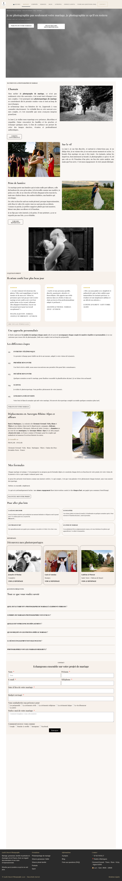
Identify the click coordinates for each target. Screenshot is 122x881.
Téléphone (66, 680)
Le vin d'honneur (80, 705)
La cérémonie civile (29, 705)
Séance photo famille (39, 862)
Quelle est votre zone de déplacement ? (24, 624)
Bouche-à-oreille (23, 726)
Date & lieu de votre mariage (20, 687)
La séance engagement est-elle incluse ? (24, 641)
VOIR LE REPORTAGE (15, 581)
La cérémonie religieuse (47, 705)
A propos (65, 856)
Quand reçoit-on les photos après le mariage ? (27, 632)
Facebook (44, 726)
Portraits (35, 865)
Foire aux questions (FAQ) (71, 862)
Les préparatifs (15, 705)
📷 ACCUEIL (16, 4)
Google (12, 726)
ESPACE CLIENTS (69, 4)
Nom (10, 672)
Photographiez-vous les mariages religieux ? (27, 649)
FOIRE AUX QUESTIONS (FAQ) (86, 4)
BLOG (50, 4)
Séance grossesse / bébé (40, 859)
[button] (61, 606)
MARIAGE (26, 4)
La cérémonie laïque (65, 705)
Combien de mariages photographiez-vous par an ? (29, 615)
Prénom (65, 672)
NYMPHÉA (35, 4)
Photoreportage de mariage (41, 856)
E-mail (11, 680)
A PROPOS (58, 4)
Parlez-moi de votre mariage (20, 711)
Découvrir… (11, 519)
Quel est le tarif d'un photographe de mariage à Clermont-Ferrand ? (37, 606)
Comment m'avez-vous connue (21, 724)
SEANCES (43, 4)
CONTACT (103, 4)
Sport (34, 869)
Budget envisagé (15, 695)
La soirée (13, 708)
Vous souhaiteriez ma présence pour (24, 703)
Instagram (35, 726)
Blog (63, 859)
